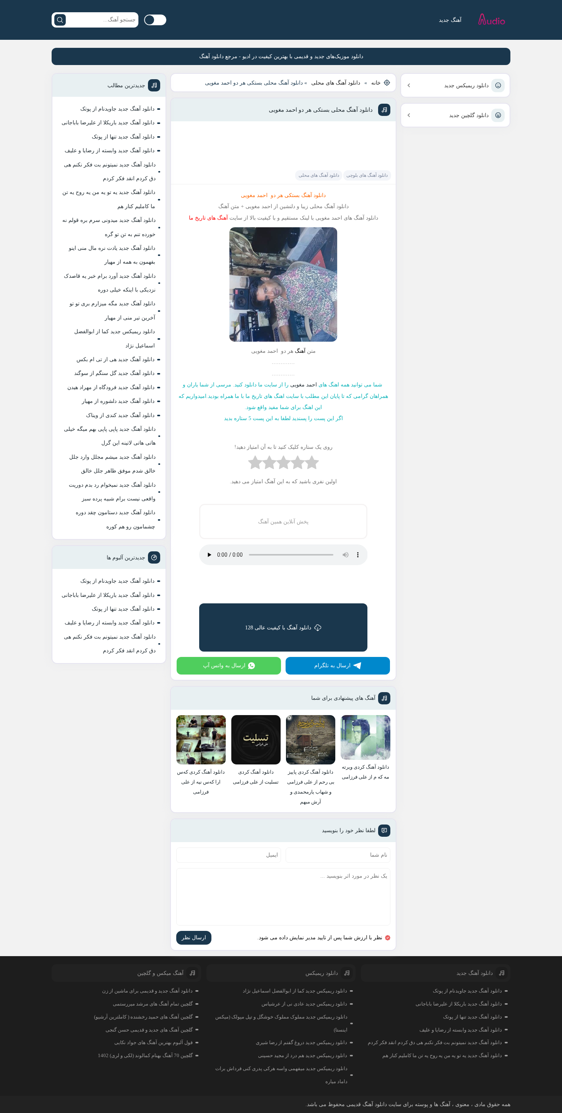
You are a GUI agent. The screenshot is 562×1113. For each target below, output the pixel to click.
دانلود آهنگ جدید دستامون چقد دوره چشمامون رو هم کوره (115, 519)
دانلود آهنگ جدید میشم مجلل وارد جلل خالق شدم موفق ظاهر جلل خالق (112, 464)
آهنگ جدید (450, 20)
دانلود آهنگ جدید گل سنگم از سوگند (114, 373)
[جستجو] (60, 20)
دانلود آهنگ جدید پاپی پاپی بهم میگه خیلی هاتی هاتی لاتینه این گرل (110, 436)
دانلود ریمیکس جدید (466, 85)
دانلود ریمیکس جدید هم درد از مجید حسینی (302, 1055)
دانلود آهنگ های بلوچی (367, 175)
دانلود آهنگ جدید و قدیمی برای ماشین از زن (147, 991)
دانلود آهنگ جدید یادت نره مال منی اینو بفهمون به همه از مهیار (112, 255)
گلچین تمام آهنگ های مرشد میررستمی (153, 1004)
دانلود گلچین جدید (469, 115)
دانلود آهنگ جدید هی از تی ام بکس (115, 359)
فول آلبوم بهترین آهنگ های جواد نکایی (153, 1042)
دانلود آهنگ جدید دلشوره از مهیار (118, 401)
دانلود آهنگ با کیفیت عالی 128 (278, 628)
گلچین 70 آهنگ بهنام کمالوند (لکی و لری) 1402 (145, 1055)
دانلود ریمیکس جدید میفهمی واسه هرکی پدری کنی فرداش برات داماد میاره (281, 1075)
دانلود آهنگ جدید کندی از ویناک (120, 415)
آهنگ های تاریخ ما (208, 218)
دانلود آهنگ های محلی (335, 83)
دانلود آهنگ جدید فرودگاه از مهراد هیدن (110, 387)
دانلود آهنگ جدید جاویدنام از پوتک (117, 109)
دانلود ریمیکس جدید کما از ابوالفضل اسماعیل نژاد (114, 338)
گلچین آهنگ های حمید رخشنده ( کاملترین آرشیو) (143, 1017)
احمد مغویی (303, 385)
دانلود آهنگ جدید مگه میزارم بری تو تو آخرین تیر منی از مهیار (112, 310)
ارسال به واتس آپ (224, 665)
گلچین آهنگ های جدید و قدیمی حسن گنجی (149, 1030)
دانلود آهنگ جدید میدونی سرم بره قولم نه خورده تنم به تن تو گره (109, 227)
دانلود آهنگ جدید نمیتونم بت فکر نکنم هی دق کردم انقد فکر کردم (110, 171)
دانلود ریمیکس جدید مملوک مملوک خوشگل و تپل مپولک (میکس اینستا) (281, 1023)
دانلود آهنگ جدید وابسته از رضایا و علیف (109, 150)
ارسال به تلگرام (332, 665)
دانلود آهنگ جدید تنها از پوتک (123, 137)
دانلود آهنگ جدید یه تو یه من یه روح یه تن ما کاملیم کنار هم (108, 199)
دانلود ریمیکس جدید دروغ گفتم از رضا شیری (301, 1042)
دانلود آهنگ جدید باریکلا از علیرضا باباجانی (108, 122)
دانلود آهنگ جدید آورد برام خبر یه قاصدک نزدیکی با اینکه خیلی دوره (110, 283)
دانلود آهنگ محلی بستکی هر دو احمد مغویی (321, 110)
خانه (376, 83)
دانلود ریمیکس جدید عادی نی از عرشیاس (304, 1004)
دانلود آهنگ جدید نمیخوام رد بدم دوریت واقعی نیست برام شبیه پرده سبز (112, 492)
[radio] (312, 464)
